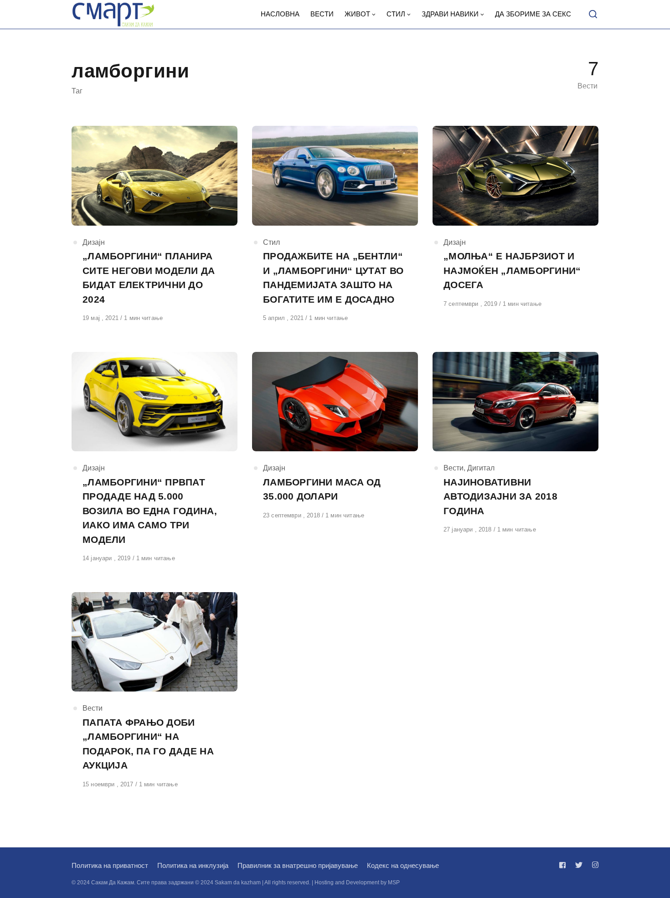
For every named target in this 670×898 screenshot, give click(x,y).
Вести (453, 468)
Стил (271, 242)
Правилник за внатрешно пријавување (297, 865)
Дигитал (481, 468)
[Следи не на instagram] (593, 865)
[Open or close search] (593, 14)
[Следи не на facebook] (564, 865)
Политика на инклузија (192, 865)
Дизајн (93, 242)
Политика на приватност (110, 865)
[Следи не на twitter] (579, 865)
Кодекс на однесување (403, 865)
